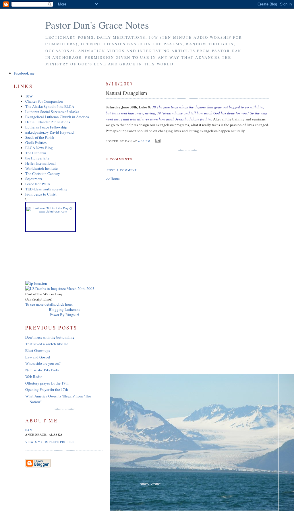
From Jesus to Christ (41, 194)
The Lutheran (35, 152)
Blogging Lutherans (64, 309)
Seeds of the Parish (39, 137)
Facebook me (24, 73)
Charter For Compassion (44, 101)
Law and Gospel (37, 357)
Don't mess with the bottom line (49, 337)
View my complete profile (49, 442)
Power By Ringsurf (64, 314)
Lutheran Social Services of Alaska (52, 111)
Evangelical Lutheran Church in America (57, 116)
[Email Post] (157, 140)
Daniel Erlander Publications (47, 121)
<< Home (113, 178)
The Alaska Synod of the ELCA (49, 106)
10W (29, 96)
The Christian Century (42, 173)
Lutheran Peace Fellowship (46, 127)
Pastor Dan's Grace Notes (97, 25)
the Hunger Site (37, 158)
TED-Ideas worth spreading (46, 189)
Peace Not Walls (37, 183)
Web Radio (33, 376)
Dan (28, 430)
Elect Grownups (37, 350)
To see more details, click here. (49, 304)
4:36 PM (144, 141)
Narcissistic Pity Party (42, 369)
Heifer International (40, 163)
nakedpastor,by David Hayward (49, 132)
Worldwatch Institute (41, 168)
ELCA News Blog (39, 147)
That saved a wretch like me (46, 343)
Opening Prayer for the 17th (46, 389)
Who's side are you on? (43, 363)
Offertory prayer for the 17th (47, 383)
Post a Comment (121, 170)
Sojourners (33, 178)
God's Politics (36, 142)
